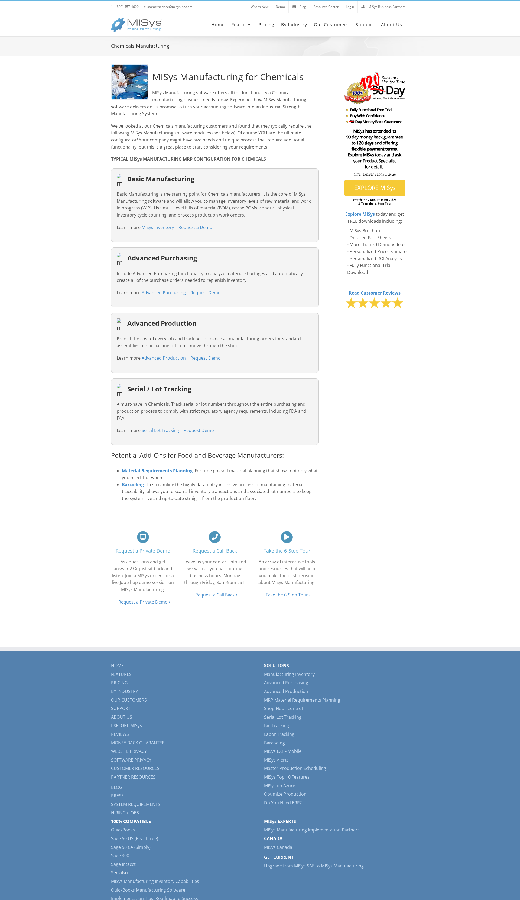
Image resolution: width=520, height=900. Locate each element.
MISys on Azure (279, 786)
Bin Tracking (276, 725)
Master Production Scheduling (295, 768)
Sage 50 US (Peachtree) (134, 838)
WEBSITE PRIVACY (129, 751)
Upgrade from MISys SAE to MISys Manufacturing (314, 866)
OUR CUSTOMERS (129, 700)
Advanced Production (164, 358)
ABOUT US (121, 717)
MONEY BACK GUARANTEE (137, 743)
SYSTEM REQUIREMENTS (135, 804)
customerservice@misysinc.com (168, 6)
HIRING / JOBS (125, 813)
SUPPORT (121, 708)
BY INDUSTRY (124, 691)
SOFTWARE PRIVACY (131, 760)
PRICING (119, 683)
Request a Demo (195, 227)
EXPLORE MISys (126, 725)
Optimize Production (285, 794)
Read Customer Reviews (375, 293)
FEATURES (121, 674)
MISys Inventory (158, 227)
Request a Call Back (215, 595)
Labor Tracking (279, 734)
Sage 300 (120, 856)
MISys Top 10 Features (287, 777)
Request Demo (205, 293)
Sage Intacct (123, 864)
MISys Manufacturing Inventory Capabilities (155, 881)
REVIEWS (120, 734)
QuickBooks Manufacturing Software (148, 890)
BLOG (116, 787)
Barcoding (274, 743)
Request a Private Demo (143, 602)
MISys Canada (278, 847)
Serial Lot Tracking (160, 430)
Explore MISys (360, 214)
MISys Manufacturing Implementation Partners (312, 830)
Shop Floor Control (283, 708)
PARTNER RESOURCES (133, 777)
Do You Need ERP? (283, 803)
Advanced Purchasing (164, 293)
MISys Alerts (276, 760)
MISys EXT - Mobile (282, 751)
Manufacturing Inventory (289, 674)
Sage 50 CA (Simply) (131, 847)
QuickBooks (123, 830)
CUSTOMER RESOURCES (135, 768)
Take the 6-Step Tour (287, 595)
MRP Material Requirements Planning (302, 700)
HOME (117, 666)
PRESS (117, 796)
